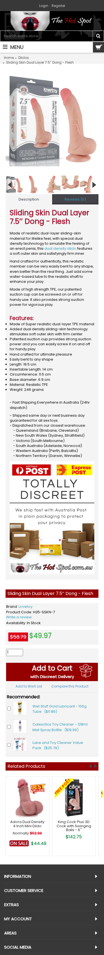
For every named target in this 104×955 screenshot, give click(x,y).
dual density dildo (60, 248)
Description (29, 199)
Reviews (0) (75, 199)
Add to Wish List (29, 686)
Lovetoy (25, 606)
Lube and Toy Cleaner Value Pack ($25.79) (57, 745)
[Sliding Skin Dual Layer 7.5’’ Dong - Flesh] (52, 119)
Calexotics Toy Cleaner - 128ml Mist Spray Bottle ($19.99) (60, 727)
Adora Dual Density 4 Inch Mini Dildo (27, 823)
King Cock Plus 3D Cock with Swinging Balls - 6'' (74, 825)
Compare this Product (69, 686)
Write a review (19, 617)
